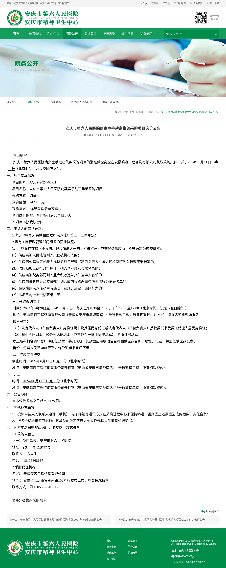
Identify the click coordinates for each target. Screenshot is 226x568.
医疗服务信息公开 (81, 102)
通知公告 (12, 102)
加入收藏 (214, 3)
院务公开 (72, 33)
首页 (16, 33)
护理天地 (109, 33)
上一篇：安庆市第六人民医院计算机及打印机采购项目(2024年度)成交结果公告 (55, 519)
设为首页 (198, 3)
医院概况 (35, 33)
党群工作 (90, 33)
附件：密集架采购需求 (29, 500)
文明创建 (128, 33)
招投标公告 (34, 102)
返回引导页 (180, 3)
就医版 (154, 3)
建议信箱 (146, 33)
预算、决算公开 (111, 102)
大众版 (143, 3)
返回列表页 (212, 511)
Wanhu (212, 543)
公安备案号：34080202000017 (188, 562)
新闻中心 (53, 33)
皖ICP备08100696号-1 (183, 556)
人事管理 (55, 102)
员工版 (166, 3)
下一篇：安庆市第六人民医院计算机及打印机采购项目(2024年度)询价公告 (161, 519)
